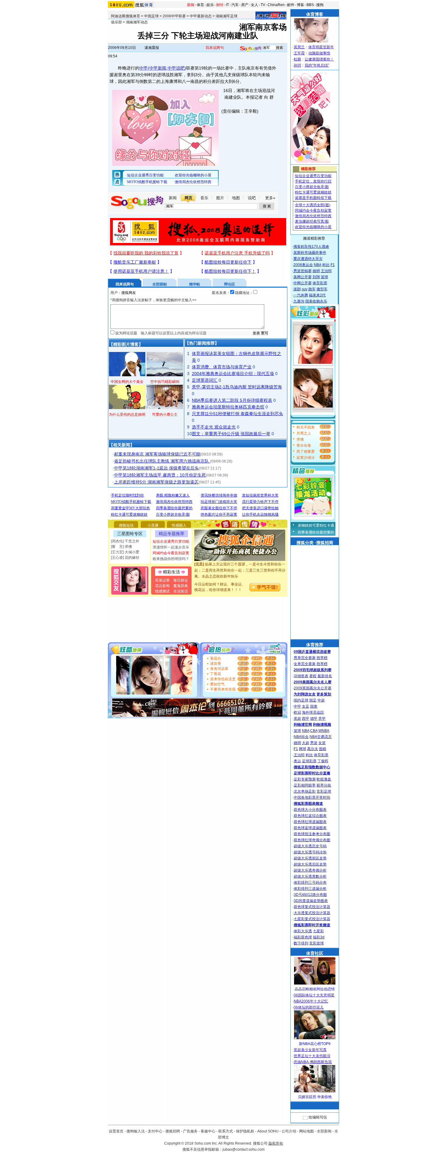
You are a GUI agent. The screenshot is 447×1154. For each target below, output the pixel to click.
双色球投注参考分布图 (312, 834)
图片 (220, 198)
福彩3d (318, 937)
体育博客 (314, 14)
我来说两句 (215, 48)
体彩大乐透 (303, 931)
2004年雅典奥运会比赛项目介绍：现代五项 (233, 373)
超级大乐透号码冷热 (310, 852)
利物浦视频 (322, 724)
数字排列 (301, 943)
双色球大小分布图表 (310, 809)
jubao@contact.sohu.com (244, 1149)
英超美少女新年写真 (310, 1050)
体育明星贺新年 (321, 47)
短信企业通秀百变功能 (171, 541)
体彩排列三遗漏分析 (310, 888)
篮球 (324, 277)
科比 (326, 265)
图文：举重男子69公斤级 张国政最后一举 (231, 433)
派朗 (297, 289)
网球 (302, 749)
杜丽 (297, 59)
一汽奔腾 (300, 295)
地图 (236, 198)
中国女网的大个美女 (127, 382)
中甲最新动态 (201, 16)
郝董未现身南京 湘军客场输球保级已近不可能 (157, 454)
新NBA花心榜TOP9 (315, 1044)
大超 (305, 743)
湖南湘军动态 (137, 22)
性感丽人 (179, 525)
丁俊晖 (322, 761)
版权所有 (276, 1143)
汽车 (235, 5)
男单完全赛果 (305, 658)
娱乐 (210, 5)
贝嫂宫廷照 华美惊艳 (315, 1097)
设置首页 (116, 1131)
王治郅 (326, 271)
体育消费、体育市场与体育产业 (221, 366)
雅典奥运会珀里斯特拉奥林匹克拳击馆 (228, 407)
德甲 (313, 718)
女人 (254, 5)
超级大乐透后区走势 (310, 864)
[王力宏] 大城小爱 (125, 552)
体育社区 (314, 953)
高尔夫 (312, 749)
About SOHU (268, 1131)
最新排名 (324, 676)
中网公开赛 (302, 283)
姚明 (316, 271)
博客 (300, 5)
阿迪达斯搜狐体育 (125, 16)
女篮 (322, 743)
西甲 (305, 718)
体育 (200, 5)
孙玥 (297, 65)
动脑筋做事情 (319, 53)
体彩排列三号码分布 (310, 882)
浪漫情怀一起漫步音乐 (171, 547)
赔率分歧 (324, 785)
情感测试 (162, 591)
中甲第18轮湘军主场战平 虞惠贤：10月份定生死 (160, 475)
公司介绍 (289, 1131)
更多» (270, 198)
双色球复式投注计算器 (312, 907)
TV (263, 5)
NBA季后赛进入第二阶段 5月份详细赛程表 (232, 400)
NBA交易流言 (321, 737)
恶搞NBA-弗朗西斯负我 (313, 1062)
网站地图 (306, 1131)
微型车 (322, 289)
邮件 (290, 5)
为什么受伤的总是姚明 (127, 414)
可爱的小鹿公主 (165, 414)
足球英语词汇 (204, 380)
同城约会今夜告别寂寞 (171, 553)
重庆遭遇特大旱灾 (308, 259)
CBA (313, 731)
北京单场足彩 (305, 791)
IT (227, 5)
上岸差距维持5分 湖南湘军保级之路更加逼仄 (156, 482)
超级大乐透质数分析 (310, 876)
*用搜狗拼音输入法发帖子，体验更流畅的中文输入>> (153, 300)
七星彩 (318, 931)
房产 (244, 5)
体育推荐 (314, 644)
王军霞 (299, 53)
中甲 (143, 68)
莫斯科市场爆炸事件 (309, 253)
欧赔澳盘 (324, 779)
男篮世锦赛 (302, 271)
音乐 (204, 198)
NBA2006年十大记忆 (311, 1001)
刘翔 (316, 277)
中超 (321, 700)
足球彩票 (309, 761)
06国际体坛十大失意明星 (314, 995)
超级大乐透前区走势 (310, 858)
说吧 (252, 198)
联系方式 (225, 1131)
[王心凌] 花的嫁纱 (125, 557)
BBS (310, 5)
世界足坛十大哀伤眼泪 (312, 1056)
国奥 (313, 706)
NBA (317, 265)
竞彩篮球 (316, 943)
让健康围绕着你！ (319, 59)
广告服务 (190, 1131)
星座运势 (162, 580)
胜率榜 (322, 658)
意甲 (322, 718)
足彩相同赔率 (305, 785)
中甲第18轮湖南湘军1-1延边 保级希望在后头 (156, 468)
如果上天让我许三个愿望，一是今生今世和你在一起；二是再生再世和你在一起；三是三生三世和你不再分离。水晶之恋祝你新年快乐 (240, 564)
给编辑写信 (318, 1117)
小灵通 (152, 525)
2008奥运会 (303, 265)
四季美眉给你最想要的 (316, 532)
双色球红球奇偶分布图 (312, 840)
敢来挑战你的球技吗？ (171, 559)
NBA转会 (301, 737)
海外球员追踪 (313, 712)
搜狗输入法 (135, 1131)
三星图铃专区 (130, 533)
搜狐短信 (126, 525)
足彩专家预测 (305, 779)
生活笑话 (180, 591)
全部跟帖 (159, 284)
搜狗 (320, 5)
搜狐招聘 (172, 1131)
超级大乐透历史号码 (310, 846)
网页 (188, 198)
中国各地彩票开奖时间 (312, 797)
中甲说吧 (176, 68)
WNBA (323, 731)
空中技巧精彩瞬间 (164, 382)
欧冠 (297, 712)
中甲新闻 (157, 68)
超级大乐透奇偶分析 (310, 870)
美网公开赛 (302, 277)
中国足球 (151, 16)
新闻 (190, 5)
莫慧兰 (299, 47)
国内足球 (301, 700)
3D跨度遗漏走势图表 (311, 901)
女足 (305, 706)
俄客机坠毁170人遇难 (311, 246)
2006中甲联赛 (174, 16)
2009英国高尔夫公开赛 (312, 688)
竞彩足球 (324, 791)
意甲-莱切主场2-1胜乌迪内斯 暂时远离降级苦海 (237, 386)
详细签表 (301, 676)
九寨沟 (298, 301)
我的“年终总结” (317, 65)
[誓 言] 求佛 (121, 547)
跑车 (312, 289)
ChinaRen (276, 5)
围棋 (322, 749)
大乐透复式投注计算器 (312, 913)
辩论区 (229, 284)
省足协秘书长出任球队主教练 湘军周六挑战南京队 (162, 461)
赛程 (313, 676)
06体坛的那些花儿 (309, 1007)
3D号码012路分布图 (310, 895)
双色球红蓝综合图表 (310, 816)
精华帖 (194, 284)
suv (304, 289)
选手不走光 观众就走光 (214, 427)
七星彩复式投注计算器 (312, 919)
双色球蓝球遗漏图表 (310, 828)
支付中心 (155, 1131)
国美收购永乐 (316, 301)
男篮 (313, 743)
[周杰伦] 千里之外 (125, 541)
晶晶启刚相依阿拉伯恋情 (315, 989)
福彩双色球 (303, 937)
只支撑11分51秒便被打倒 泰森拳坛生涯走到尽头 (237, 413)
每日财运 (180, 580)
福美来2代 (317, 295)
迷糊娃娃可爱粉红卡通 (316, 525)
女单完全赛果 (305, 664)
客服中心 (208, 1131)
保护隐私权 (245, 1131)
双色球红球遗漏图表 (310, 822)
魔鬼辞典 (180, 586)
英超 (297, 718)
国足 (313, 700)
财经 (220, 5)
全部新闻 (324, 1131)
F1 (333, 265)
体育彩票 (320, 283)
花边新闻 (162, 586)
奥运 (297, 761)
